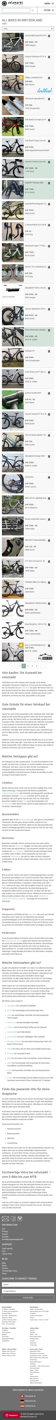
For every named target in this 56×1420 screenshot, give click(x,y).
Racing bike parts (35, 1362)
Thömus (10, 1027)
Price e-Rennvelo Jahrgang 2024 (38, 330)
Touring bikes (6, 1332)
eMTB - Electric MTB (8, 1355)
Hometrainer (34, 1376)
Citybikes (23, 796)
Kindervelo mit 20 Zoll (13, 941)
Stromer (10, 1053)
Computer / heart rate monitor (40, 1366)
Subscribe (28, 1298)
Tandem (32, 1332)
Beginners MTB (7, 1318)
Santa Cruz (11, 1022)
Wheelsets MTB (35, 1351)
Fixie (24, 801)
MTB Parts (33, 1360)
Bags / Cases (34, 1370)
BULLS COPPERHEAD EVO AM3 (38, 645)
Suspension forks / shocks (38, 1355)
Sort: (4, 24)
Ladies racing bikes (36, 1315)
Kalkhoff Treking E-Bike (34, 183)
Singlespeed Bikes (8, 1339)
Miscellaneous (34, 1372)
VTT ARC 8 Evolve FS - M (35, 561)
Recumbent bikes (35, 1336)
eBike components (36, 1383)
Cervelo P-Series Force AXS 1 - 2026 (39, 162)
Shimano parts (34, 1368)
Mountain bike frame (8, 1322)
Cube (9, 1015)
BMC (9, 1058)
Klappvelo (32, 914)
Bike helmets (34, 1379)
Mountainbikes (25, 820)
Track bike (33, 1345)
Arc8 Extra (29, 477)
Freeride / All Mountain (9, 1315)
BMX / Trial (34, 1334)
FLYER (9, 1010)
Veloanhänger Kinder (10, 793)
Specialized (11, 1006)
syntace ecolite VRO (33, 393)
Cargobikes (5, 1341)
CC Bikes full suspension (10, 1311)
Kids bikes (5, 1336)
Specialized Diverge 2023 (35, 456)
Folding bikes (34, 1339)
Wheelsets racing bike (37, 1353)
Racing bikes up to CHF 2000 (39, 1311)
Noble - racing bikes (36, 1309)
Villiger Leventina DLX (33, 77)
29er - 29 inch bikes (8, 1324)
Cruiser (32, 1341)
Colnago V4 (29, 351)
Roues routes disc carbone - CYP (38, 519)
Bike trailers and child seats (39, 1358)
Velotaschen (7, 804)
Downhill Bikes (6, 1313)
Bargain (4, 1334)
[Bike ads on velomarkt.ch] (12, 3)
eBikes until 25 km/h (8, 1351)
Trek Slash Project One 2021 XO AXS (39, 141)
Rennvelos (19, 846)
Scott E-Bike (12, 1037)
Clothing (32, 1364)
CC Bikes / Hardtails (8, 1309)
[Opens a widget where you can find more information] (12, 1415)
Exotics (32, 1330)
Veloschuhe (15, 856)
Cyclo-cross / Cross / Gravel (39, 1320)
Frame (32, 1318)
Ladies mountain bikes (9, 1320)
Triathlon (33, 1313)
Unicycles (33, 1343)
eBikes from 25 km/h (9, 1353)
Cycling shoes (34, 1381)
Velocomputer (17, 851)
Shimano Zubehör (14, 1041)
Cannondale (12, 1032)
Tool (31, 1374)
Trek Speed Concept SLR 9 (35, 120)
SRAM (9, 1063)
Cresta (10, 1078)
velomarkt (26, 688)
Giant (9, 1070)
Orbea (9, 1049)
